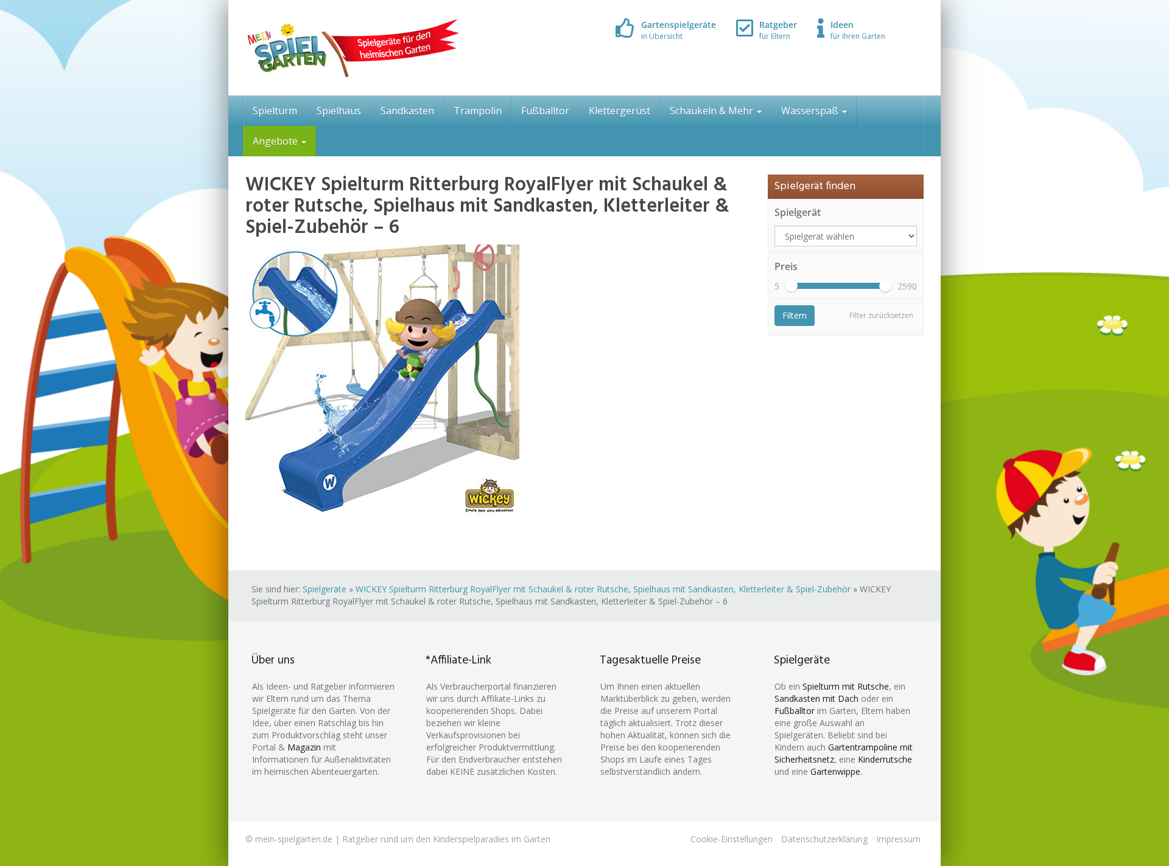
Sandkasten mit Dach (816, 698)
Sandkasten (407, 110)
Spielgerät (797, 212)
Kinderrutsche (885, 759)
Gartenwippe (835, 771)
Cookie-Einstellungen (731, 839)
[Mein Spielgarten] (352, 47)
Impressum (898, 839)
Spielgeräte (324, 589)
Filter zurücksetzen (881, 315)
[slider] (791, 286)
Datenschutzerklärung (824, 839)
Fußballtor (545, 110)
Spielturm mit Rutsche (845, 686)
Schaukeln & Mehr (713, 110)
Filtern (794, 315)
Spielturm (275, 110)
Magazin (304, 747)
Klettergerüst (619, 110)
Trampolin (478, 110)
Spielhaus (339, 110)
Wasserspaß (811, 110)
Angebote (276, 141)
